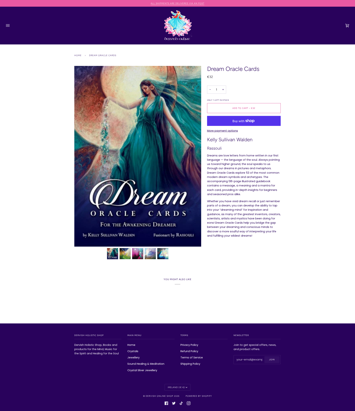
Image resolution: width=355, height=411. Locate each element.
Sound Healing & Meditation (145, 364)
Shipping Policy (190, 364)
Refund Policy (189, 351)
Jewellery (133, 357)
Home (78, 55)
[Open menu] (11, 25)
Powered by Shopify (199, 396)
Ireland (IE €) (176, 387)
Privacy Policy (189, 345)
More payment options (222, 131)
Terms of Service (191, 357)
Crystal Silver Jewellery (142, 370)
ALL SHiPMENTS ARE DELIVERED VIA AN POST (177, 3)
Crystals (132, 351)
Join (272, 359)
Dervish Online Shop (159, 396)
